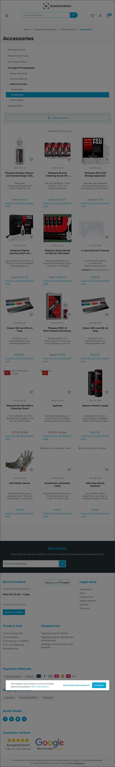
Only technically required (76, 685)
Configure (99, 685)
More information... (40, 686)
